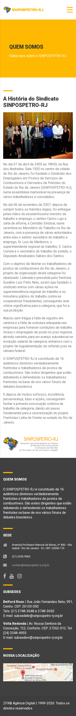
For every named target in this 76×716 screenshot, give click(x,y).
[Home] (24, 9)
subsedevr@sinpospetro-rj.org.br (38, 638)
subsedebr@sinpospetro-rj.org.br (38, 616)
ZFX (6, 703)
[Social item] (4, 576)
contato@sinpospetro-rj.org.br (30, 565)
